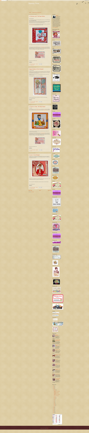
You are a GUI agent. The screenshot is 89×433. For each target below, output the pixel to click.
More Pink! (56, 359)
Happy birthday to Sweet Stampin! (36, 69)
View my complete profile (55, 27)
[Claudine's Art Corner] (56, 284)
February (55, 404)
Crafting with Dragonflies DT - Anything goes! (57, 378)
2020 (53, 388)
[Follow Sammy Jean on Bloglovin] (55, 315)
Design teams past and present (36, 12)
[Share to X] (40, 101)
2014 (53, 411)
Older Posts (49, 190)
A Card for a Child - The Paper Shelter (37, 106)
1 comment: (36, 101)
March (54, 403)
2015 (53, 410)
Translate (57, 313)
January (54, 405)
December (55, 389)
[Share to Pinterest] (41, 101)
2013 (53, 412)
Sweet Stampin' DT (33, 102)
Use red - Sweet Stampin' (34, 155)
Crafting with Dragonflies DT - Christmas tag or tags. (57, 340)
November (55, 390)
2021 (53, 387)
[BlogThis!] (39, 101)
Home (30, 12)
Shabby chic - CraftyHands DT (57, 335)
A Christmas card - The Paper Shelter (37, 16)
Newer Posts (30, 190)
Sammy (57, 15)
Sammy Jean (34, 3)
